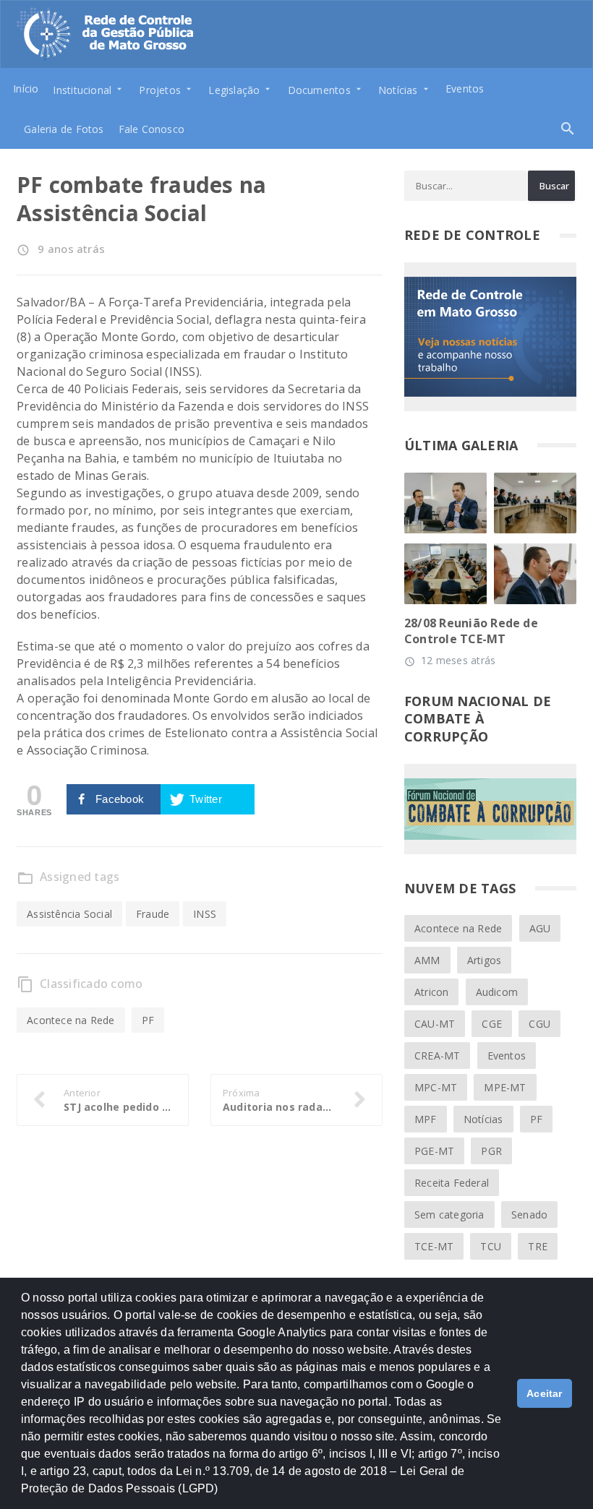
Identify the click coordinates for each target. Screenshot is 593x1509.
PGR (491, 1151)
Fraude (152, 914)
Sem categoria (449, 1214)
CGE (492, 1024)
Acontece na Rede (70, 1020)
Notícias (483, 1119)
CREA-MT (437, 1055)
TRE (537, 1246)
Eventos (464, 88)
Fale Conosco (152, 129)
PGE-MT (434, 1151)
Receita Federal (451, 1183)
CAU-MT (434, 1024)
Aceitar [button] (544, 1393)
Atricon (431, 992)
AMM (427, 960)
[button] (223, 1495)
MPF (425, 1119)
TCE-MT (433, 1246)
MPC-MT (435, 1087)
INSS (204, 914)
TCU (490, 1246)
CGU (539, 1024)
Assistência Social (69, 914)
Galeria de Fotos (63, 129)
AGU (540, 928)
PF (148, 1020)
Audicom (497, 992)
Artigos (484, 960)
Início (25, 88)
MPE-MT (505, 1087)
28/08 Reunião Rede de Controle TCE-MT (471, 631)
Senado (529, 1214)
